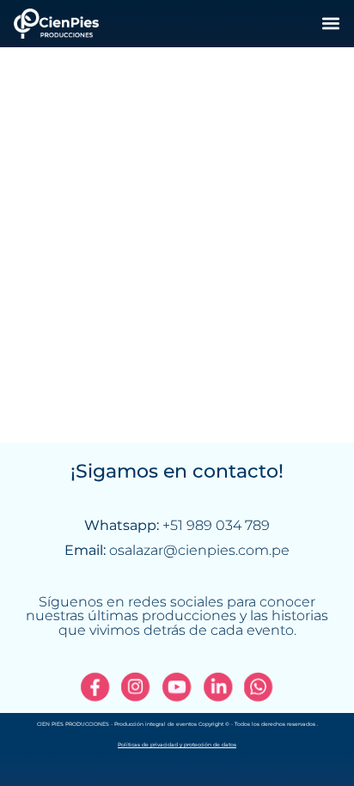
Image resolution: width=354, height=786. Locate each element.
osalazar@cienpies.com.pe (199, 550)
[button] (330, 23)
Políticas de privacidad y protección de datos (177, 744)
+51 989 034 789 (216, 525)
